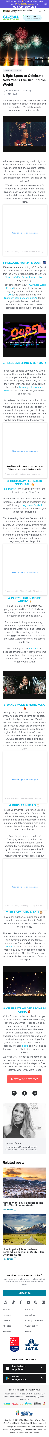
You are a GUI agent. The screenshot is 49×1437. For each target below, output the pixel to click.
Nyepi (8, 946)
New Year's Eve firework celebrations (24, 277)
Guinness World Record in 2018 (20, 297)
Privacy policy (31, 1326)
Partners (6, 1315)
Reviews (7, 1331)
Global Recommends (12, 70)
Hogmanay (10, 488)
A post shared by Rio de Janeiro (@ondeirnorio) (25, 591)
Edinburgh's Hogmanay (30, 474)
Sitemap (28, 1331)
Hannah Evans (13, 90)
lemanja (33, 648)
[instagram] (5, 1302)
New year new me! (24, 1079)
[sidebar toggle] (44, 17)
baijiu (25, 1045)
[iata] (31, 1344)
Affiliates (7, 1326)
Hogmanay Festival (32, 505)
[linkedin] (43, 1302)
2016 (10, 294)
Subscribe (25, 1293)
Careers (6, 1320)
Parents (6, 1309)
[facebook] (20, 1302)
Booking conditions (33, 1320)
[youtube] (28, 1302)
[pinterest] (35, 1302)
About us (28, 1309)
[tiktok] (13, 1302)
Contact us (29, 1315)
